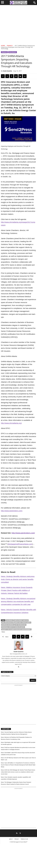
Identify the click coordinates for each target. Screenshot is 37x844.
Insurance (12, 52)
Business (10, 620)
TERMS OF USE (24, 839)
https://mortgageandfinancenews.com (18, 653)
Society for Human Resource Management (16, 629)
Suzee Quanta (7, 71)
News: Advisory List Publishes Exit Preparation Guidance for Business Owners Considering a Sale (16, 738)
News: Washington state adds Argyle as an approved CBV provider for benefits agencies (18, 743)
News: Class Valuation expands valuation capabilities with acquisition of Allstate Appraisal (16, 778)
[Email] (25, 76)
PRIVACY (17, 839)
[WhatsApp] (16, 76)
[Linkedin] (20, 76)
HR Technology (20, 625)
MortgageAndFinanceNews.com (20, 544)
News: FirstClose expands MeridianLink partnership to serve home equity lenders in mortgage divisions (18, 748)
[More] (32, 637)
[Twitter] (7, 76)
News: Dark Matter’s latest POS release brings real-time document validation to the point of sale (18, 753)
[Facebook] (3, 76)
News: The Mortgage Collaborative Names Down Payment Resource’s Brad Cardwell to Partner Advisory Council (16, 783)
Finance (10, 45)
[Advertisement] (18, 24)
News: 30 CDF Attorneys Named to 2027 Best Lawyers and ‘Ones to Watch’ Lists (18, 758)
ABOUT (11, 839)
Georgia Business (8, 625)
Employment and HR (21, 620)
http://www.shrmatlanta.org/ (11, 423)
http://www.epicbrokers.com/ (11, 511)
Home (3, 45)
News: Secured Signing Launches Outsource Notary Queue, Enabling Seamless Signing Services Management (16, 733)
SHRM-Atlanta (19, 627)
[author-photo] (18, 645)
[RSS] (16, 833)
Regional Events (7, 627)
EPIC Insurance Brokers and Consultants (16, 622)
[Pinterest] (11, 76)
